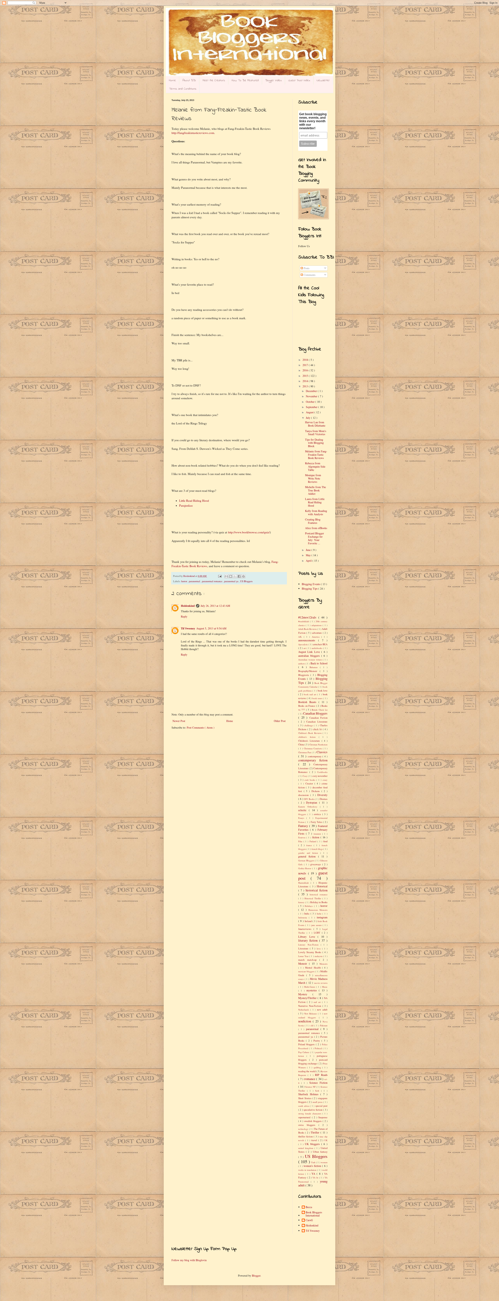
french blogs (317, 848)
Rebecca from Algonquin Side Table (315, 466)
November (312, 396)
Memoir (303, 963)
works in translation (307, 1169)
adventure (317, 632)
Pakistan (323, 1025)
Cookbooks (322, 772)
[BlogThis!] (231, 576)
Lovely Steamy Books (310, 952)
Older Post (280, 721)
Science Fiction (318, 1082)
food (325, 841)
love (319, 948)
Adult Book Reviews (307, 628)
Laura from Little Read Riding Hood (315, 502)
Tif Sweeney (188, 628)
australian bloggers (309, 656)
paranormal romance (212, 581)
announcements (308, 640)
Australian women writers (310, 659)
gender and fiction (309, 852)
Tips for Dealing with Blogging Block (314, 443)
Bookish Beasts (308, 702)
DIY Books (309, 799)
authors (302, 663)
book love (322, 690)
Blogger (256, 1275)
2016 (306, 370)
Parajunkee (186, 505)
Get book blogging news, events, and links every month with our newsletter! (313, 121)
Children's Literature (310, 740)
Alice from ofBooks (316, 528)
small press (317, 1102)
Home (172, 80)
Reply (184, 616)
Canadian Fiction (318, 717)
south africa (304, 1105)
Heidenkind (188, 606)
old (312, 1025)
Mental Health (313, 967)
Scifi (318, 1090)
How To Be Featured (245, 80)
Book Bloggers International (314, 1214)
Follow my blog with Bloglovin (189, 1260)
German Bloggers (306, 860)
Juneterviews (305, 929)
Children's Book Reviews (310, 733)
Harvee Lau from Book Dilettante (315, 423)
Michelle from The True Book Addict (315, 490)
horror (184, 581)
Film (300, 841)
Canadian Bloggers (315, 713)
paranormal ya (231, 581)
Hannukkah (304, 882)
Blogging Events (311, 584)
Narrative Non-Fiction (310, 1006)
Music (324, 986)
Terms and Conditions (182, 88)
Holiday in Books (318, 902)
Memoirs (323, 963)
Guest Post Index (299, 80)
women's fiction (312, 1166)
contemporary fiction (312, 760)
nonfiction (305, 1021)
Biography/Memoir (309, 671)
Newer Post (179, 721)
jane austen (317, 925)
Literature (304, 948)
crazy (325, 779)
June (308, 550)
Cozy (305, 775)
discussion (304, 795)
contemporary (315, 756)
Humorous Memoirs (317, 909)
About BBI (189, 80)
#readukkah (304, 621)
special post (321, 1106)
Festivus (302, 837)
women (324, 1162)
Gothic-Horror (305, 868)
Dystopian (312, 802)
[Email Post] (219, 576)
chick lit (318, 729)
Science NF (310, 1086)
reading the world (307, 1071)
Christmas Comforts (313, 748)
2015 (306, 376)
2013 (306, 386)
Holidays (309, 905)
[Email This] (226, 576)
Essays (302, 817)
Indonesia (303, 917)
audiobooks (317, 648)
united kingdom (306, 1148)
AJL (301, 636)
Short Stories (305, 1098)
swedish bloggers (313, 1121)
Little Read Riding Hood (194, 501)
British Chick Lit (319, 709)
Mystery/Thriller (308, 998)
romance (310, 1078)
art (305, 648)
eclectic (303, 810)
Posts (306, 268)
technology (303, 1128)
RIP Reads (321, 1075)
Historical (322, 886)
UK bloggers (313, 1144)
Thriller (315, 1132)
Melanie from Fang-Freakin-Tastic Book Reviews (316, 454)
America (316, 636)
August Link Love (309, 652)
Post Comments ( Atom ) (200, 727)
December (312, 391)
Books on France (307, 706)
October (310, 402)
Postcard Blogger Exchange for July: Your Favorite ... (314, 538)
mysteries (312, 990)
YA (314, 1173)
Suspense (322, 1117)
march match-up (308, 959)
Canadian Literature (316, 721)
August (310, 412)
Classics (322, 752)
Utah (313, 1162)
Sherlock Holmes (309, 1094)
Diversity (322, 795)
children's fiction (308, 736)
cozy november (319, 776)
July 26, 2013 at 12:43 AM (215, 606)
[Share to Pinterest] (243, 576)
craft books (310, 779)
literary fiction (308, 940)
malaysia (319, 956)
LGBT (318, 932)
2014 (306, 381)
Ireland (308, 921)
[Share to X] (235, 576)
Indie (320, 913)
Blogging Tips (310, 588)
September (312, 407)
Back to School (319, 663)
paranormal (195, 581)
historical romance (318, 894)
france (310, 845)
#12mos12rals (308, 617)
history (301, 902)
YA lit (315, 1177)
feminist (318, 833)
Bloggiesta (304, 675)
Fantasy (303, 825)
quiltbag (318, 1067)
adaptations (317, 625)
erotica (318, 814)
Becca (309, 1207)
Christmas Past (305, 752)
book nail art (310, 694)
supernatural (305, 1117)
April (309, 560)
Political (319, 1048)
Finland (314, 841)
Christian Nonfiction (318, 744)
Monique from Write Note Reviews (313, 478)
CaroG (309, 1220)
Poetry (317, 1040)
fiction (316, 837)
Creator (309, 783)
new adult (322, 1009)
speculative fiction (313, 1109)
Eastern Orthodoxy (309, 806)
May (308, 555)
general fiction (308, 856)
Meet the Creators (214, 80)
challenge (309, 725)
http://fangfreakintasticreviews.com (193, 133)
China (301, 744)
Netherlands (304, 1009)
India (307, 913)
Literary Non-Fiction (309, 944)
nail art (318, 1002)
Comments (309, 275)
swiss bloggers (308, 1125)
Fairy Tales (317, 822)
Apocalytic (303, 644)
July (308, 418)
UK (325, 1140)
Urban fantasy (320, 1151)
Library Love (308, 936)
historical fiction (316, 890)
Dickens (316, 791)
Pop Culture (304, 1052)
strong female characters (310, 1113)
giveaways (316, 864)
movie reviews (320, 982)
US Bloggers (246, 581)
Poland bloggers (307, 1044)
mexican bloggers (306, 971)
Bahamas (315, 667)
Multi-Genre (310, 986)
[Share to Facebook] (239, 576)
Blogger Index (273, 80)
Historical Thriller (313, 898)
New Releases (311, 1013)
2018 (306, 360)
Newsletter (323, 80)
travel (314, 1140)
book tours (317, 698)
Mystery (305, 994)
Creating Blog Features (312, 521)
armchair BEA (320, 644)
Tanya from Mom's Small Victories (315, 432)
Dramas (323, 799)
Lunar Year (303, 956)
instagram (322, 917)
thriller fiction (306, 1136)
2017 (306, 365)
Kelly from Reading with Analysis (316, 512)
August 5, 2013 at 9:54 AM (211, 628)
